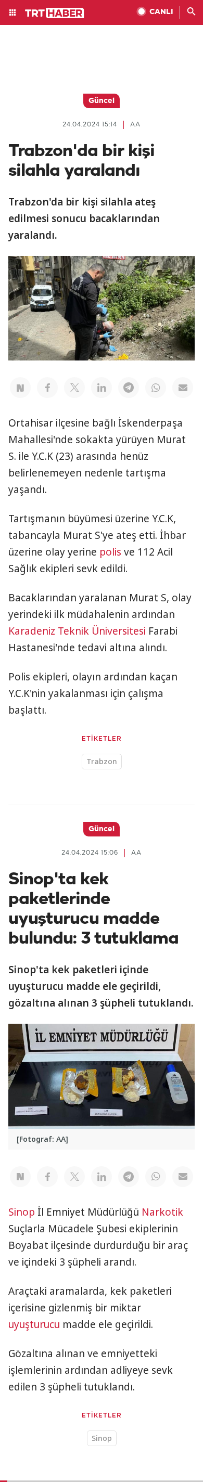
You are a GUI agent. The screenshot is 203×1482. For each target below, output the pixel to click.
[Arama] (191, 12)
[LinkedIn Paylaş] (101, 387)
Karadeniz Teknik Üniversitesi (77, 631)
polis (110, 552)
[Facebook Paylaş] (47, 387)
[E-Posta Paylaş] (182, 387)
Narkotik (162, 1212)
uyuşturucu (34, 1324)
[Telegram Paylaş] (128, 387)
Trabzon (101, 761)
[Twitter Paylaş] (74, 387)
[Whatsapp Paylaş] (155, 387)
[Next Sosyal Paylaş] (20, 387)
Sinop (21, 1212)
